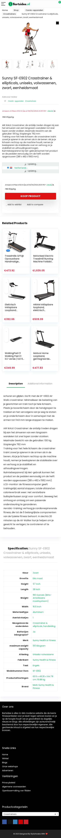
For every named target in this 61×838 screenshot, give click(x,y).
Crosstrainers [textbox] (29, 814)
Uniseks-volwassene (43, 654)
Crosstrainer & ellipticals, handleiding (44, 625)
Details (50, 111)
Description (16, 383)
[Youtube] (20, 822)
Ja (34, 631)
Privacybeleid (8, 782)
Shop (16, 10)
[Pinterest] (26, 822)
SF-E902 (37, 670)
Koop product (30, 196)
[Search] (46, 4)
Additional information (40, 383)
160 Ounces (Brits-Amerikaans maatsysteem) (42, 597)
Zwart (36, 572)
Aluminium (38, 612)
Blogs (4, 762)
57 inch (36, 584)
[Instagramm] (15, 822)
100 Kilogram (39, 645)
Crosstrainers (9, 14)
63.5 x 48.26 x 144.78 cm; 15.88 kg (43, 678)
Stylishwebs (35, 834)
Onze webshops (10, 766)
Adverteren (7, 770)
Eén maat (38, 578)
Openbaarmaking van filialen (16, 790)
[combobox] (30, 814)
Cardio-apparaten (34, 10)
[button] (57, 23)
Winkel (5, 758)
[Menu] (3, 4)
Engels (36, 665)
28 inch (36, 589)
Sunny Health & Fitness (44, 640)
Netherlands (20, 167)
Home (5, 10)
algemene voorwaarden (14, 786)
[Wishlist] (52, 4)
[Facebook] (4, 822)
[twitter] (10, 822)
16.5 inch (37, 606)
